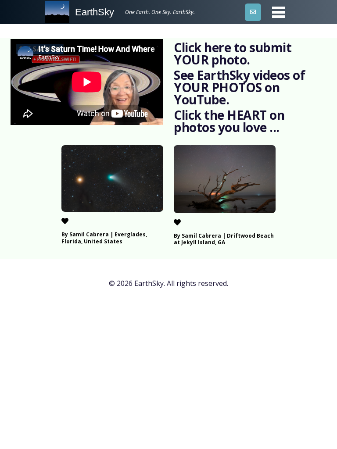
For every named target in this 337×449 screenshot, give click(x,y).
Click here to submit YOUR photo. (232, 53)
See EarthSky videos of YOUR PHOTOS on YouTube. (239, 87)
